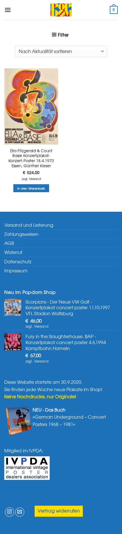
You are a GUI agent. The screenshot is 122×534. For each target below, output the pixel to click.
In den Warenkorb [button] (31, 188)
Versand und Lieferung (28, 224)
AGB (9, 243)
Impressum (16, 270)
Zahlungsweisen (21, 233)
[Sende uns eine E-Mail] (19, 512)
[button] (7, 10)
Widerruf (13, 252)
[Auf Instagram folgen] (9, 512)
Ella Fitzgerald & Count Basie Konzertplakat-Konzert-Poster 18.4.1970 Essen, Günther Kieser (31, 158)
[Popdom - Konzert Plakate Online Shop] (61, 10)
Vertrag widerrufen (59, 510)
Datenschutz (17, 261)
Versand (35, 179)
